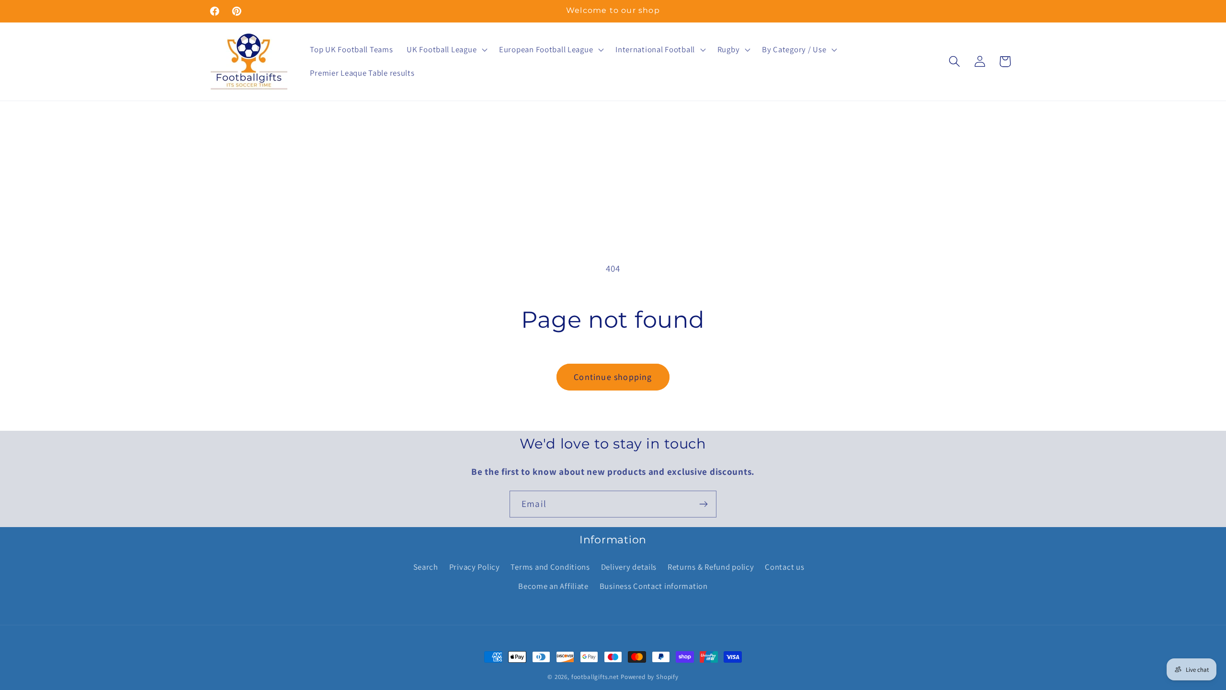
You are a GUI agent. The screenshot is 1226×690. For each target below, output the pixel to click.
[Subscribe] (703, 504)
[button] (446, 49)
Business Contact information (654, 586)
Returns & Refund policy (711, 567)
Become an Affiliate (553, 586)
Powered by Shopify (650, 677)
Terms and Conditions (550, 567)
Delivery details (629, 567)
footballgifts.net (595, 677)
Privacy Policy (474, 567)
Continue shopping (613, 376)
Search (425, 567)
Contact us (784, 567)
